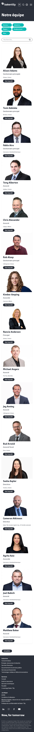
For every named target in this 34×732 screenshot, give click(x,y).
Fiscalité (4, 686)
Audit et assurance (7, 681)
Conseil (4, 679)
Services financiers (7, 665)
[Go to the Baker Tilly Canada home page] (9, 4)
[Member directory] (27, 5)
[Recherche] (23, 4)
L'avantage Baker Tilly (8, 688)
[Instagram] (9, 709)
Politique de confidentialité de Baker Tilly (14, 703)
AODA (3, 695)
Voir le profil (9, 81)
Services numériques (8, 683)
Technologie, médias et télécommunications (15, 672)
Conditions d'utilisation (8, 697)
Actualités (7, 651)
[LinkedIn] (3, 709)
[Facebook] (14, 709)
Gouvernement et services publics (12, 667)
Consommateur (6, 661)
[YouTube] (19, 709)
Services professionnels (9, 670)
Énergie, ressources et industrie (11, 663)
